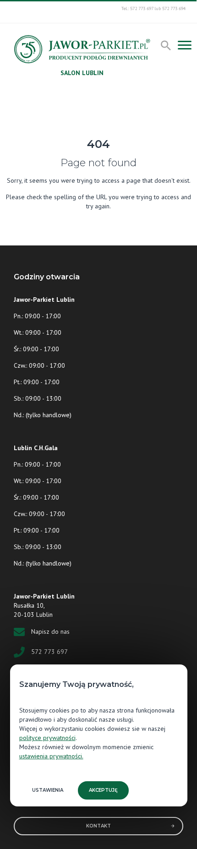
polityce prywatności (47, 738)
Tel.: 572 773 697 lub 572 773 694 (153, 8)
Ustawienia (47, 790)
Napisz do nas (50, 631)
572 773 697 (49, 652)
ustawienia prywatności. (51, 756)
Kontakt (98, 826)
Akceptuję (103, 790)
